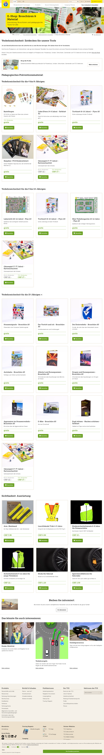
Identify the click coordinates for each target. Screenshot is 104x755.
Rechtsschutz (5, 698)
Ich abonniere (61, 610)
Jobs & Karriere (67, 694)
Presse (65, 706)
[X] (6, 736)
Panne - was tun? (27, 691)
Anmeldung (5, 729)
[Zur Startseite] (6, 4)
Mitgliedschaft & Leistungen (22, 5)
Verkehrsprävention (48, 691)
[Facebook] (3, 736)
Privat (14, 1)
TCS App (51, 729)
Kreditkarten (5, 701)
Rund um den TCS (68, 691)
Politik (65, 701)
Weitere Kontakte (27, 698)
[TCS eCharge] (45, 734)
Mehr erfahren (93, 64)
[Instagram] (9, 736)
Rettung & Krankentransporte (71, 698)
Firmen (19, 1)
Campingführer (47, 696)
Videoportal (46, 698)
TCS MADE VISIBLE (69, 737)
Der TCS (66, 688)
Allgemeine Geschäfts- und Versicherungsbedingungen (9, 711)
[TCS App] (45, 729)
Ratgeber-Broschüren (49, 694)
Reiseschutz (5, 694)
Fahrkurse (4, 703)
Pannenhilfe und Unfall (8, 691)
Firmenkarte (5, 708)
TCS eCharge (52, 734)
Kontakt (88, 1)
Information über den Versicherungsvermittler (8, 716)
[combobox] (93, 693)
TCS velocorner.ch (69, 731)
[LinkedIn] (12, 736)
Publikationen (48, 688)
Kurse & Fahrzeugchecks (52, 5)
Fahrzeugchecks (6, 706)
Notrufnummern (26, 694)
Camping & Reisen (70, 5)
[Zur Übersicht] (70, 34)
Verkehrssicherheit (68, 696)
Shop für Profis (96, 52)
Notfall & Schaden (97, 1)
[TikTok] (15, 736)
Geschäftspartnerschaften (70, 703)
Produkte (37, 5)
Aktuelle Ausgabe (35, 729)
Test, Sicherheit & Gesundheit (89, 5)
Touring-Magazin (47, 701)
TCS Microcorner (68, 734)
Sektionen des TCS (91, 688)
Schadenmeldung (27, 696)
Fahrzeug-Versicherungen (9, 696)
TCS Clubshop (68, 729)
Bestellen (10, 127)
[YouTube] (3, 738)
